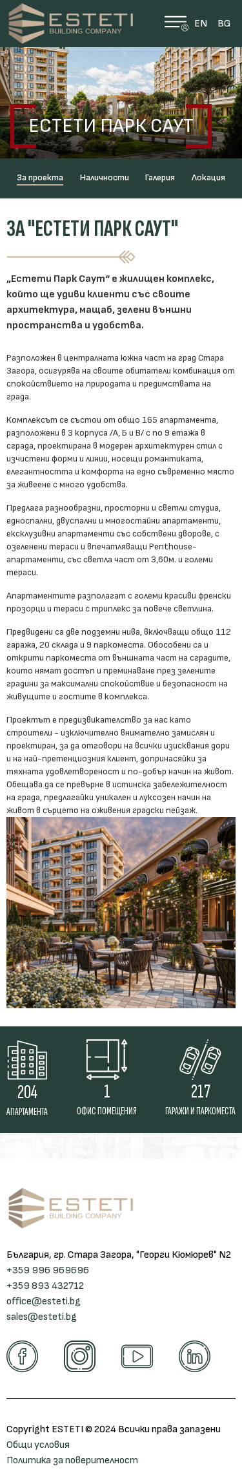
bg (223, 23)
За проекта (40, 177)
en (200, 23)
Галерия (160, 177)
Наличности (104, 177)
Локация (208, 177)
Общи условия (38, 1445)
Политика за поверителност (72, 1460)
